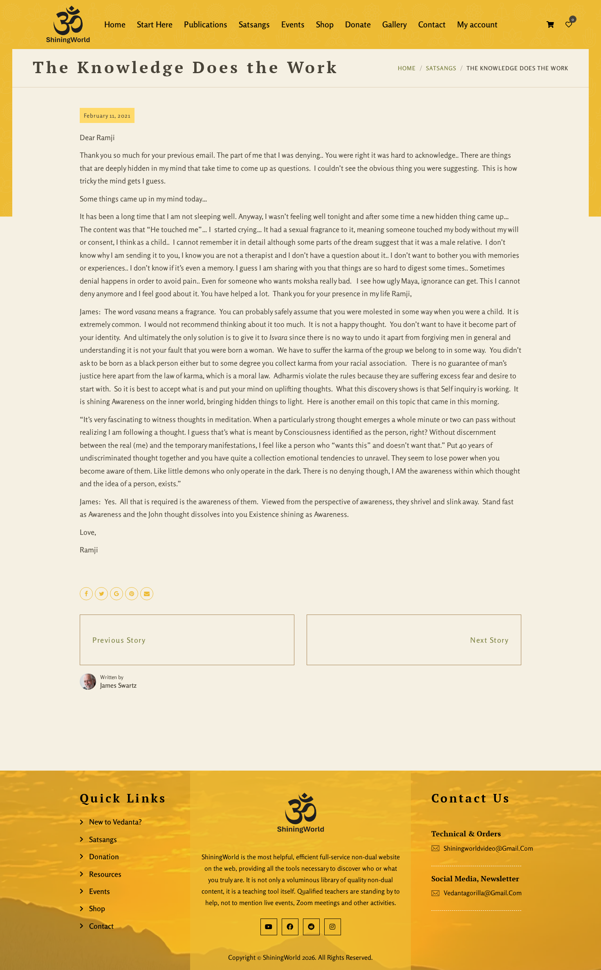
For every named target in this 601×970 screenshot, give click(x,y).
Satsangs (441, 68)
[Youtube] (268, 927)
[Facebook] (290, 927)
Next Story (489, 639)
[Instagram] (332, 927)
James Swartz (118, 685)
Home (407, 68)
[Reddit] (311, 927)
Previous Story (119, 639)
